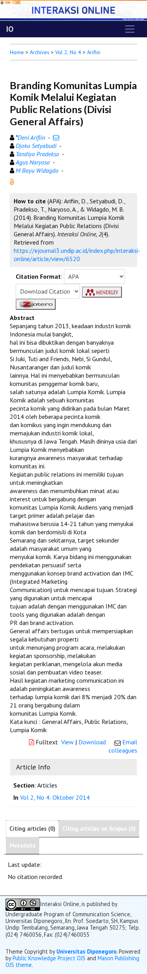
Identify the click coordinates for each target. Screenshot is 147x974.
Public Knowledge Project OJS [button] (49, 958)
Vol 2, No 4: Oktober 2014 (55, 797)
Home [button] (17, 52)
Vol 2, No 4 (68, 52)
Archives (39, 52)
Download (92, 742)
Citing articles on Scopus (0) (99, 828)
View (67, 742)
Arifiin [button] (93, 52)
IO (9, 29)
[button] (12, 181)
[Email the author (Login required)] (56, 137)
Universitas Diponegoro (86, 951)
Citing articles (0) (32, 828)
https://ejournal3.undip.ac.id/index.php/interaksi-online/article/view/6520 (77, 255)
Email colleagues (123, 746)
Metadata (22, 845)
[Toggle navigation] (130, 29)
